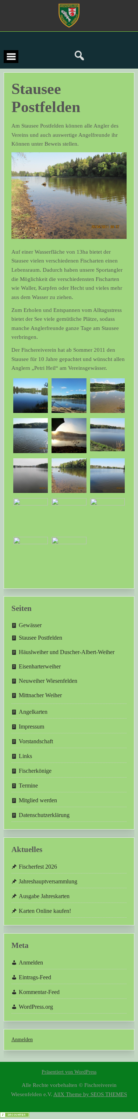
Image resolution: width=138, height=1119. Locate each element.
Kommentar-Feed (39, 992)
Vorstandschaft (36, 741)
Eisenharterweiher (40, 666)
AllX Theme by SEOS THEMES (90, 1094)
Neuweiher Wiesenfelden (48, 681)
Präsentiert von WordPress (69, 1072)
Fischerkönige (35, 771)
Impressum (31, 726)
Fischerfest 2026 (38, 866)
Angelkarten (33, 712)
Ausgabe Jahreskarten (44, 896)
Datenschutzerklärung (44, 815)
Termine (28, 785)
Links (25, 756)
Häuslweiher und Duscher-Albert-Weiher (66, 652)
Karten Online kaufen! (45, 911)
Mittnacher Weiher (40, 695)
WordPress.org (36, 1007)
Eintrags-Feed (35, 977)
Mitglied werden (38, 800)
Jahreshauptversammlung (48, 881)
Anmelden (31, 962)
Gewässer (30, 625)
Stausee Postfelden (40, 638)
